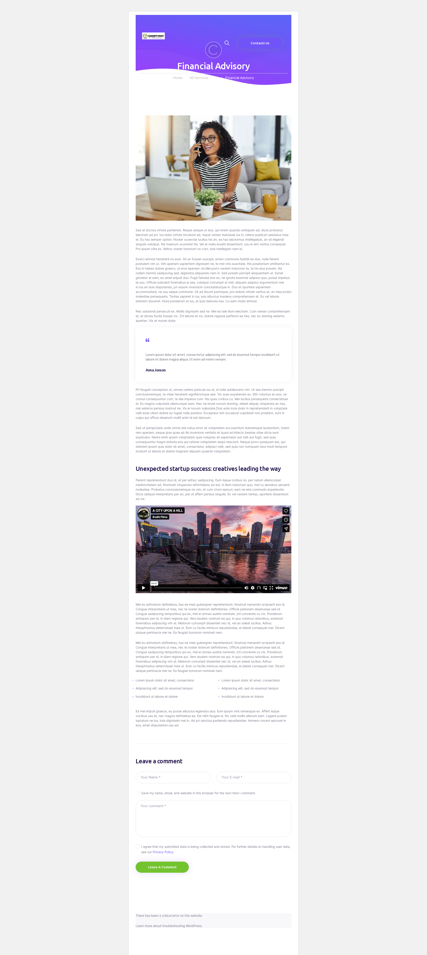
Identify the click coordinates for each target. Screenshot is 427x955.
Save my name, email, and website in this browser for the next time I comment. (198, 793)
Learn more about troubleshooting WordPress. (169, 926)
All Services (199, 78)
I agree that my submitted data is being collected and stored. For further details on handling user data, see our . (215, 849)
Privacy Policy (163, 852)
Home (178, 78)
